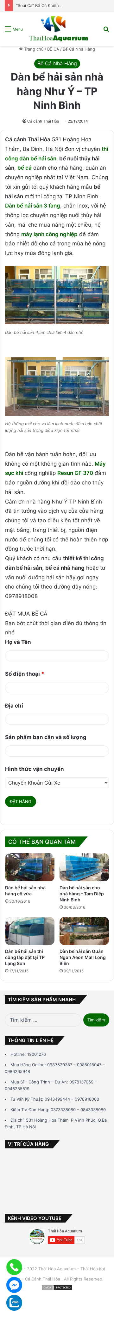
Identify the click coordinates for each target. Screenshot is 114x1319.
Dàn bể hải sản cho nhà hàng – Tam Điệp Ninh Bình (82, 893)
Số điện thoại (24, 674)
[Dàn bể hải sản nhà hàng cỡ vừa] (29, 867)
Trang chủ (33, 49)
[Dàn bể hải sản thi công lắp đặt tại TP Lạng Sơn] (29, 931)
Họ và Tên (18, 642)
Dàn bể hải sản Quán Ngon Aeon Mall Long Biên (83, 957)
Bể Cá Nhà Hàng (79, 49)
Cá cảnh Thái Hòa (43, 121)
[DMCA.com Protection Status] (57, 1289)
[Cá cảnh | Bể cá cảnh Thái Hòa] (59, 28)
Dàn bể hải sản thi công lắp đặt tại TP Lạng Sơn (25, 957)
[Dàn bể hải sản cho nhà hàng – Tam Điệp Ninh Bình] (84, 867)
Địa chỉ (14, 705)
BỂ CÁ (53, 49)
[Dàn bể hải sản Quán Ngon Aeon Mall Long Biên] (84, 931)
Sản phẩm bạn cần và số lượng (45, 737)
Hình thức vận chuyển (34, 769)
